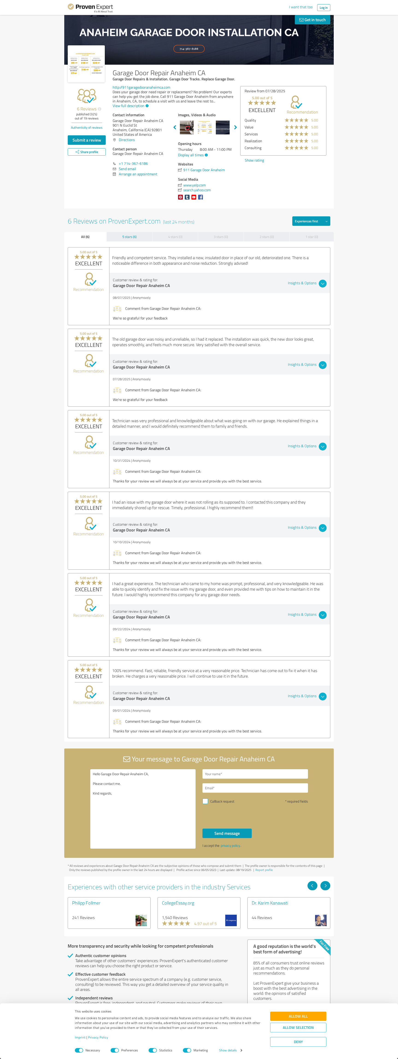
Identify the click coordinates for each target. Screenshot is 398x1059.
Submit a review (87, 140)
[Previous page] (312, 885)
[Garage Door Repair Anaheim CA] (86, 64)
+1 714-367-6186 (133, 163)
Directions (127, 139)
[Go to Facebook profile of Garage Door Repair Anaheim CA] (201, 199)
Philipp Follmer (86, 902)
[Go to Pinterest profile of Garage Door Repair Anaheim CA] (181, 199)
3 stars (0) (221, 236)
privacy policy (230, 845)
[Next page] (325, 885)
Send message (227, 833)
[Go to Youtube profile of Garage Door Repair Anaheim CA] (194, 199)
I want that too (301, 6)
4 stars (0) (175, 236)
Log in (324, 7)
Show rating (254, 160)
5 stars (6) (129, 236)
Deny (298, 1041)
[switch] (115, 1050)
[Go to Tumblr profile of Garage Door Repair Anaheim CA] (188, 199)
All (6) (85, 236)
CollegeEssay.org (178, 902)
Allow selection (298, 1027)
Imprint (80, 1037)
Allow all (298, 1016)
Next (235, 127)
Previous (174, 127)
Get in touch (315, 20)
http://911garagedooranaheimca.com (141, 87)
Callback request (222, 801)
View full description (128, 105)
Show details (228, 1050)
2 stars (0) (267, 236)
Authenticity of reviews (86, 127)
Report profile (264, 870)
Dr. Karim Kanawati (270, 902)
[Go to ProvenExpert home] (90, 8)
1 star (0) (311, 236)
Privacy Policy (98, 1037)
